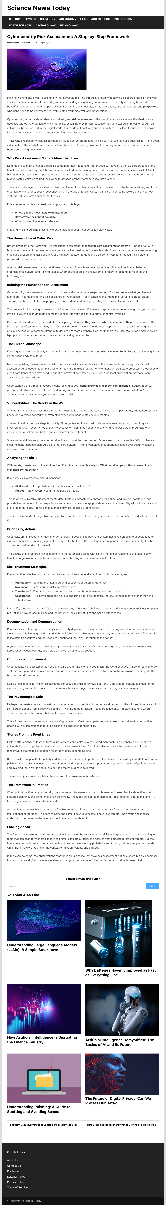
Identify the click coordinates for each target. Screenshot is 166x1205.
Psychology (123, 19)
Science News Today (38, 8)
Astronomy (67, 19)
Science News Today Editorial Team (22, 43)
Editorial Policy (16, 1176)
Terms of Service (17, 1187)
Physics (30, 19)
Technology (69, 25)
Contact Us (14, 1165)
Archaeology (46, 25)
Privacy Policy (15, 1182)
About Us (13, 1160)
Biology (15, 19)
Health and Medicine (95, 19)
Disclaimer (13, 1171)
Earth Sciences (20, 25)
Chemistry (47, 19)
